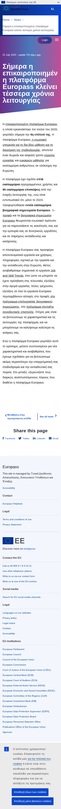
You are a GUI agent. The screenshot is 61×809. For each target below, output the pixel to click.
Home (6, 19)
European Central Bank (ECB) (18, 675)
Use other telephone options (17, 571)
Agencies (7, 732)
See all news (47, 416)
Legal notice (9, 623)
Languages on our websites (17, 612)
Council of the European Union (18, 659)
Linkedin (41, 438)
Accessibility (9, 488)
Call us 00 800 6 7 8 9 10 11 (17, 566)
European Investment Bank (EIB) (19, 701)
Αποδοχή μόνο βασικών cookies (32, 801)
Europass (11, 467)
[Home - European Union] (25, 10)
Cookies (7, 628)
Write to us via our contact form (19, 576)
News (17, 19)
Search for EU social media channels (22, 597)
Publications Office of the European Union (24, 727)
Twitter (26, 438)
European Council (12, 654)
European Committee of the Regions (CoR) (25, 696)
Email (55, 438)
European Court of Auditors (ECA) (20, 680)
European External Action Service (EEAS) (24, 685)
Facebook (10, 438)
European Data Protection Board (19, 716)
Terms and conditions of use (17, 519)
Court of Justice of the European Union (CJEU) (27, 670)
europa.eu (29, 548)
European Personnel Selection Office (22, 721)
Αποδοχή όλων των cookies (30, 792)
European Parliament (13, 649)
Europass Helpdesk (13, 503)
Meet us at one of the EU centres (20, 581)
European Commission (14, 664)
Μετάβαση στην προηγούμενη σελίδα (19, 416)
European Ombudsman (15, 706)
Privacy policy (10, 618)
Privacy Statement (12, 524)
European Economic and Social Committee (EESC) (29, 690)
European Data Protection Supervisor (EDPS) (26, 711)
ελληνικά (53, 10)
